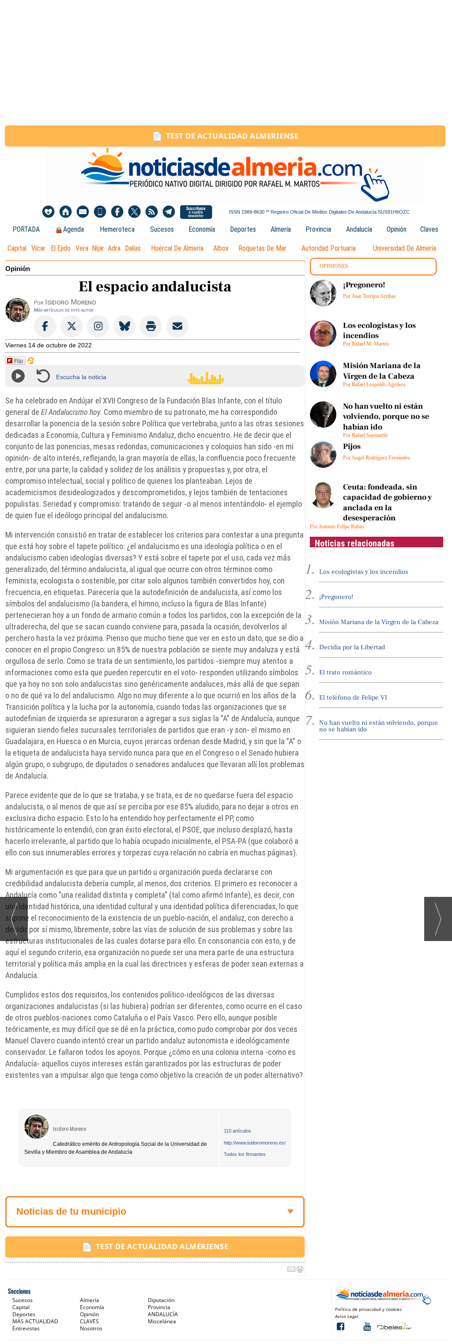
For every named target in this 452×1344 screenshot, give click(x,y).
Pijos (352, 446)
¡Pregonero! (364, 285)
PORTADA (26, 229)
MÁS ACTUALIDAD (35, 1321)
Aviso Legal (346, 1316)
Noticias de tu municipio (71, 1211)
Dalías (133, 248)
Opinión (397, 229)
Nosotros (91, 1328)
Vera (81, 248)
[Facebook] (117, 212)
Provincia (318, 229)
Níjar (98, 248)
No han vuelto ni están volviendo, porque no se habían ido (386, 416)
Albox (221, 248)
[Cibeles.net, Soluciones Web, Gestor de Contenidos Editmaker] (393, 1325)
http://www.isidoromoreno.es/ (255, 1142)
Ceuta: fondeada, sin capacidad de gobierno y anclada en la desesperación (387, 502)
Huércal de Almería (177, 248)
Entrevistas (26, 1328)
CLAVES (89, 1321)
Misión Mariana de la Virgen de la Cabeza (382, 371)
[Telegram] (169, 212)
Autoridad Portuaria (328, 248)
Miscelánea (162, 1321)
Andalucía (359, 229)
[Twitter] (134, 212)
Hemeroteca (117, 229)
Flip (18, 360)
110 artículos (237, 1130)
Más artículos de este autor (64, 309)
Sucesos (162, 229)
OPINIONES (334, 266)
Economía (201, 229)
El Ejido (61, 248)
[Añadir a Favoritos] (48, 212)
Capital (17, 248)
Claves (429, 229)
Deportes (243, 229)
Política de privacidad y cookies (368, 1309)
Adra (114, 248)
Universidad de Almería (404, 248)
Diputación (161, 1300)
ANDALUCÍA (163, 1314)
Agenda (73, 229)
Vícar (38, 248)
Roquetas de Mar (262, 248)
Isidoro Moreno (69, 1129)
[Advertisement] (226, 62)
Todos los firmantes (245, 1154)
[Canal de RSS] (151, 212)
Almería (281, 229)
